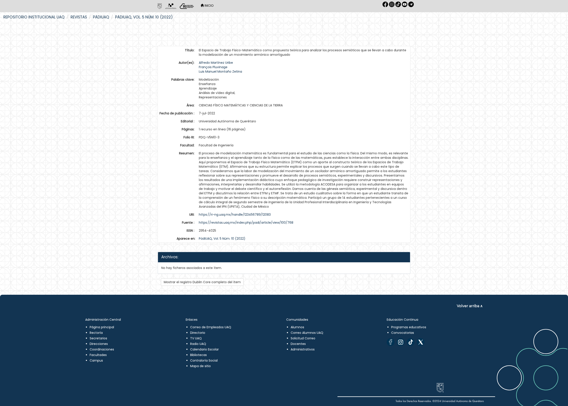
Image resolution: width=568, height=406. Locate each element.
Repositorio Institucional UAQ (34, 17)
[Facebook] (390, 342)
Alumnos (297, 327)
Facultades (98, 355)
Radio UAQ (198, 344)
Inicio (209, 5)
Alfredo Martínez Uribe (216, 62)
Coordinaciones (102, 349)
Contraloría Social (204, 360)
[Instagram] (400, 342)
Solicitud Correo (303, 338)
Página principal (102, 327)
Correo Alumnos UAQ (307, 332)
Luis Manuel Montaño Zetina (220, 71)
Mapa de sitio (200, 366)
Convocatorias (402, 332)
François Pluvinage (213, 67)
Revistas (79, 17)
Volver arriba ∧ (470, 306)
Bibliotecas (198, 355)
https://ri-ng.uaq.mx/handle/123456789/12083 (235, 214)
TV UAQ (196, 338)
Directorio (197, 332)
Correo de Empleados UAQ (210, 327)
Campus (96, 360)
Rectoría (96, 332)
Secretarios (98, 338)
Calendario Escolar (204, 349)
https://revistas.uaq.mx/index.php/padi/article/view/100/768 (246, 222)
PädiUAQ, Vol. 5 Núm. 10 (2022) (144, 17)
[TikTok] (410, 342)
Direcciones (99, 344)
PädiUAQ (101, 17)
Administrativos (303, 349)
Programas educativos (408, 327)
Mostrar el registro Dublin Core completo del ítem (202, 282)
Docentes (298, 344)
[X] (420, 342)
